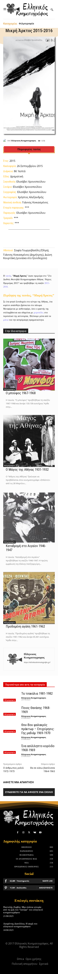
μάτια (5, 320)
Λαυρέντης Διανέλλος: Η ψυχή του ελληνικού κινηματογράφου (20, 925)
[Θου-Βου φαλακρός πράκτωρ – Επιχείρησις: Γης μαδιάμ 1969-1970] (11, 728)
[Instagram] (23, 832)
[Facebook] (18, 832)
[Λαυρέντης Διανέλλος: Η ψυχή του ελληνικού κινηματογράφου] (49, 927)
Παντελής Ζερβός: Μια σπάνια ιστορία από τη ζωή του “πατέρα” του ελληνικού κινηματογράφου (23, 910)
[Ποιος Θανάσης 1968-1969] (11, 711)
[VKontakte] (35, 832)
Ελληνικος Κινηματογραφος (23, 140)
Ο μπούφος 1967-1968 (21, 393)
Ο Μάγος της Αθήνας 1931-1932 (27, 469)
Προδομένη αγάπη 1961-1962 (25, 626)
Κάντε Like (48, 881)
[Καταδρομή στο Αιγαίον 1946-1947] (29, 517)
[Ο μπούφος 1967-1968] (29, 365)
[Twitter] (29, 832)
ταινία (8, 276)
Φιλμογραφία (26, 23)
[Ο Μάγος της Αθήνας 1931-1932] (29, 441)
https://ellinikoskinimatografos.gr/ (37, 662)
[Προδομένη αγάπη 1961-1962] (29, 598)
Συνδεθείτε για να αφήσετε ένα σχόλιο (29, 792)
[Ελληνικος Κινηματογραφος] (5, 140)
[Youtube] (40, 832)
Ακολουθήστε (46, 887)
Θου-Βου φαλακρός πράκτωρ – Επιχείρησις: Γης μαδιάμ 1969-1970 (37, 729)
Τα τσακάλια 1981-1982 (37, 693)
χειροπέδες (39, 312)
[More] (48, 238)
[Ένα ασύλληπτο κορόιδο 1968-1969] (11, 749)
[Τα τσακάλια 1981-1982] (11, 696)
